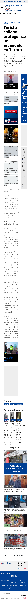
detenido (19, 404)
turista (12, 404)
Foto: (6, 85)
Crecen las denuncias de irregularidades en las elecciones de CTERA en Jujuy (14, 549)
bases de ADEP (7, 545)
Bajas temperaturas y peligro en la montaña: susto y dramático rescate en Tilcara (20, 433)
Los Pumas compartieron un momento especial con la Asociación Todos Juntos (14, 529)
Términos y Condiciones (5, 593)
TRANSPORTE (13, 582)
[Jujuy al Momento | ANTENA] (25, 566)
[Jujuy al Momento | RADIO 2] (22, 568)
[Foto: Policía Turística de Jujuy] (11, 78)
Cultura (7, 583)
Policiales (22, 1)
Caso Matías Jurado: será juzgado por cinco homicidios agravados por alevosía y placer (15, 510)
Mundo (3, 583)
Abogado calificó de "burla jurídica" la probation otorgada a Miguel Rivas (14, 490)
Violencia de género (15, 420)
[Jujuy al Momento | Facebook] (1, 13)
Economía (10, 1)
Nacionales (3, 580)
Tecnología (8, 588)
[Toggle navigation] (2, 7)
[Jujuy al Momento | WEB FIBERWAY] (19, 568)
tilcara (6, 404)
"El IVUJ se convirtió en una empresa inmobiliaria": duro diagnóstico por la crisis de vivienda (15, 472)
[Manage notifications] (24, 598)
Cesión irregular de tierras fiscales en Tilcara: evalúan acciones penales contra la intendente (7, 434)
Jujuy (2, 577)
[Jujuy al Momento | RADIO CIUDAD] (25, 568)
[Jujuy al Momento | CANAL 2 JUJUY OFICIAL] (22, 566)
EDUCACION (13, 580)
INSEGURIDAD (13, 585)
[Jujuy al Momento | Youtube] (10, 13)
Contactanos (23, 585)
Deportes (16, 1)
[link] (10, 86)
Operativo (19, 420)
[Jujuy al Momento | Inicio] (26, 573)
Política (5, 1)
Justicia (6, 505)
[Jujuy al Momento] (7, 564)
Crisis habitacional (15, 460)
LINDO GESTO (7, 525)
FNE (7, 585)
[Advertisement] (14, 381)
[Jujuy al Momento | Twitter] (4, 13)
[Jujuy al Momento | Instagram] (7, 13)
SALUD (12, 587)
